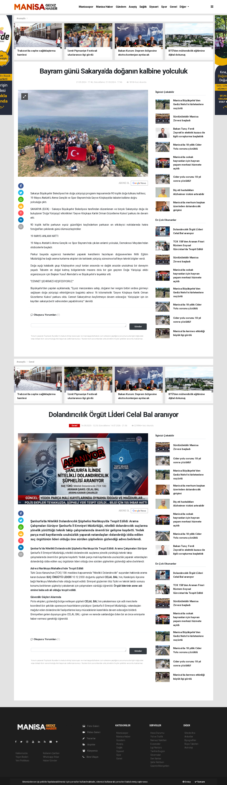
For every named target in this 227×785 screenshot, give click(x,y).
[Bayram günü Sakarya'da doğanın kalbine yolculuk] (83, 133)
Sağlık (143, 6)
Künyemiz (92, 750)
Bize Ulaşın (92, 757)
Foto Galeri (93, 726)
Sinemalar (155, 755)
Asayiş (133, 6)
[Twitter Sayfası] (22, 741)
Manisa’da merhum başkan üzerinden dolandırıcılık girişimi (189, 206)
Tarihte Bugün (157, 751)
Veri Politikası (22, 760)
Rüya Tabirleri (191, 744)
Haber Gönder (50, 760)
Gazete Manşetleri (159, 766)
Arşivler (91, 744)
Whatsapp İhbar (51, 757)
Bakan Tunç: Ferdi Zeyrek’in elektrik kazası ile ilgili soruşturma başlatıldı (189, 132)
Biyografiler (190, 740)
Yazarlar (91, 738)
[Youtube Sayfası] (34, 741)
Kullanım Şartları (51, 753)
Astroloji (188, 747)
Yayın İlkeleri (22, 757)
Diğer (183, 6)
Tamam (201, 782)
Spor (164, 6)
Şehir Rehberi (157, 762)
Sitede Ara (189, 733)
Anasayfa (21, 18)
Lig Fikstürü (156, 747)
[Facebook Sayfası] (17, 741)
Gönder (138, 326)
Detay (187, 782)
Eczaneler (155, 744)
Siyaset (154, 6)
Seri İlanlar (155, 758)
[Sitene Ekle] (58, 741)
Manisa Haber (104, 6)
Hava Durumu (157, 733)
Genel (173, 6)
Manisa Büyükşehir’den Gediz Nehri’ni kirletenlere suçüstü (188, 104)
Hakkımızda (22, 753)
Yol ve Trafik (156, 736)
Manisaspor (86, 6)
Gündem (121, 6)
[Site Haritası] (52, 741)
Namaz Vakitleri (158, 740)
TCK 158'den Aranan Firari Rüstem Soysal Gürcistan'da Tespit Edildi (188, 245)
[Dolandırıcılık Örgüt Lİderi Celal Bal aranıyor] (83, 468)
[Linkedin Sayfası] (40, 741)
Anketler (188, 736)
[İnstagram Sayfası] (28, 741)
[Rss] (46, 741)
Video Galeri (93, 732)
